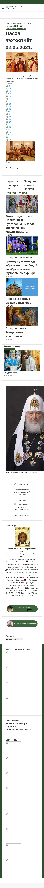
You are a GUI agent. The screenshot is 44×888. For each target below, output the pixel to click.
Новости (16, 23)
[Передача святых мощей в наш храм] (22, 296)
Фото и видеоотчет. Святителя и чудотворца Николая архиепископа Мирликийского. (20, 224)
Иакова (9, 580)
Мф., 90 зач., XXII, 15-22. (24, 596)
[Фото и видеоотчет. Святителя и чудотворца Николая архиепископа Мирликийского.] (22, 213)
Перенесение (21, 562)
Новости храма (24, 23)
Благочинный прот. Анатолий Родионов (22, 514)
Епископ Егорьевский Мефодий (22, 499)
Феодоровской (18, 580)
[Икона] (22, 546)
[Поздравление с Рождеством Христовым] (22, 325)
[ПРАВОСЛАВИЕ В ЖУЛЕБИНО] (16, 7)
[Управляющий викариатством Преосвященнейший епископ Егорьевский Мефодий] (22, 489)
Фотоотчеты (21, 29)
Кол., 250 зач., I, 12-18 (20, 588)
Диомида (9, 570)
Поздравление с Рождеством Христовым (17, 332)
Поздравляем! (11, 373)
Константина (19, 575)
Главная (9, 23)
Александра (10, 577)
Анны (32, 577)
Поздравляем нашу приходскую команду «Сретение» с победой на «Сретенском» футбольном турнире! (21, 265)
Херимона (20, 572)
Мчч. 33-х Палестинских (29, 570)
